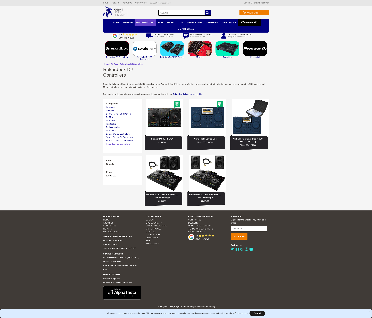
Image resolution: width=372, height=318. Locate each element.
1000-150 (111, 176)
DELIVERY (193, 223)
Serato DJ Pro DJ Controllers (119, 140)
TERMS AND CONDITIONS (200, 229)
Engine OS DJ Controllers (118, 134)
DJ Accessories (113, 127)
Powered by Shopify (206, 307)
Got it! (257, 313)
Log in (247, 3)
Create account (261, 3)
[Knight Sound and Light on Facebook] (237, 250)
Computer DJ (112, 110)
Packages (110, 107)
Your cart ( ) (254, 13)
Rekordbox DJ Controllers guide (187, 94)
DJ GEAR (150, 220)
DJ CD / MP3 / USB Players (118, 114)
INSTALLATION (153, 244)
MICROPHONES (153, 229)
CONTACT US (141, 3)
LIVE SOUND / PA (154, 223)
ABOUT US (127, 3)
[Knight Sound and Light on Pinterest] (241, 250)
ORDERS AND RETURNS (200, 226)
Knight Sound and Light (185, 307)
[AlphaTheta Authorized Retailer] (122, 299)
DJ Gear (128, 22)
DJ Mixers (212, 22)
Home (106, 64)
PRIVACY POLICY (196, 232)
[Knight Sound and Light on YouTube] (251, 250)
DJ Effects (110, 120)
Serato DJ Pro (166, 22)
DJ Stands (111, 130)
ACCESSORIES (153, 235)
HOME (105, 3)
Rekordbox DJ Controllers (131, 64)
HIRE (148, 241)
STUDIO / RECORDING (157, 226)
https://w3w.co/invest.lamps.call (117, 283)
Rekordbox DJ (145, 22)
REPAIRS (115, 3)
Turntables (228, 22)
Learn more (243, 313)
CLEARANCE (152, 238)
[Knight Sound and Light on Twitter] (232, 250)
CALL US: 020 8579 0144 (160, 3)
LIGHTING (150, 232)
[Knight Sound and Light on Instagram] (246, 250)
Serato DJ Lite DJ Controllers (119, 137)
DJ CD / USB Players (190, 22)
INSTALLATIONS (111, 232)
